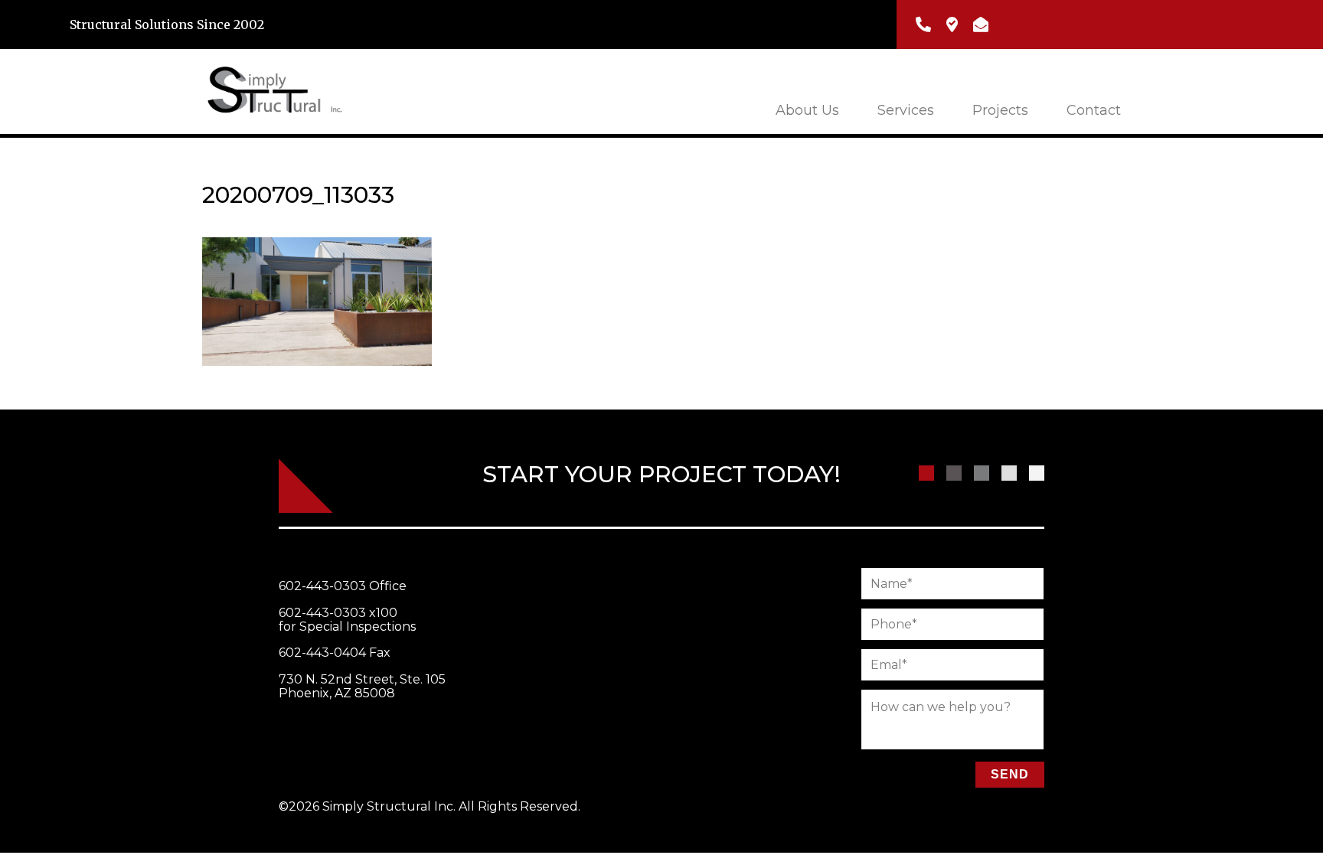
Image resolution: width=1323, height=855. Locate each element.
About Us (807, 111)
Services (905, 111)
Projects (1000, 111)
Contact (1094, 111)
